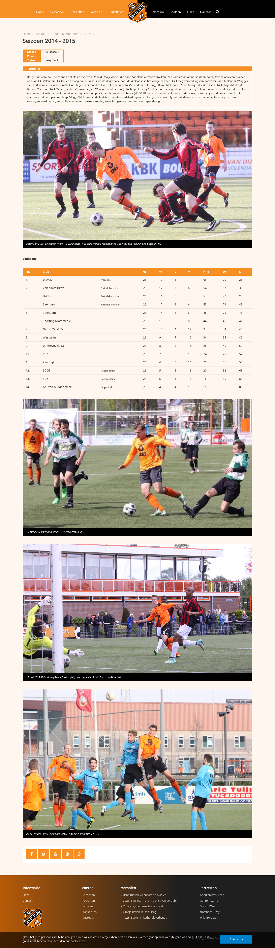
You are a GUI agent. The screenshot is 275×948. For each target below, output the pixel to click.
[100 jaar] (137, 12)
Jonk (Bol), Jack (208, 917)
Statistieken (116, 11)
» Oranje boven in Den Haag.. (139, 912)
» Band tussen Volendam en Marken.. (144, 895)
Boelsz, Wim (207, 906)
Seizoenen (57, 11)
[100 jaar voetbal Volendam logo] (49, 918)
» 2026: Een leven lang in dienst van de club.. (149, 900)
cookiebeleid (78, 941)
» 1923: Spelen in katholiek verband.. (144, 917)
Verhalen (96, 11)
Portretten (77, 11)
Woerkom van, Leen (212, 895)
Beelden (175, 11)
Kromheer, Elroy (209, 912)
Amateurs (157, 11)
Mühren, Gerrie (209, 900)
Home (40, 11)
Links (190, 11)
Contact (205, 11)
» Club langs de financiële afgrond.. (142, 906)
